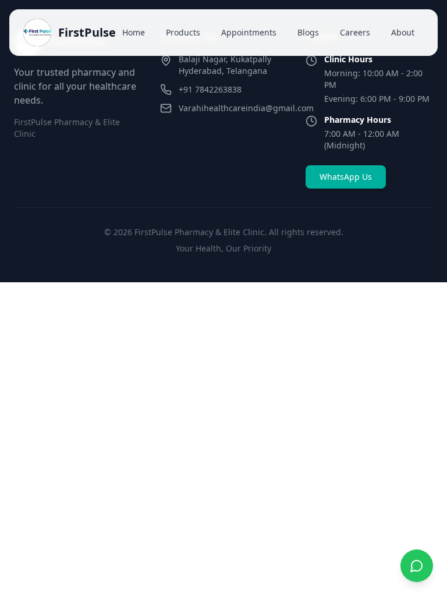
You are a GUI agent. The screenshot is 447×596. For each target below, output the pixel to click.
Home (133, 32)
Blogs (308, 32)
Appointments (248, 32)
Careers (355, 32)
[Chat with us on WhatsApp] (416, 565)
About (402, 32)
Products (183, 32)
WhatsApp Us (346, 176)
